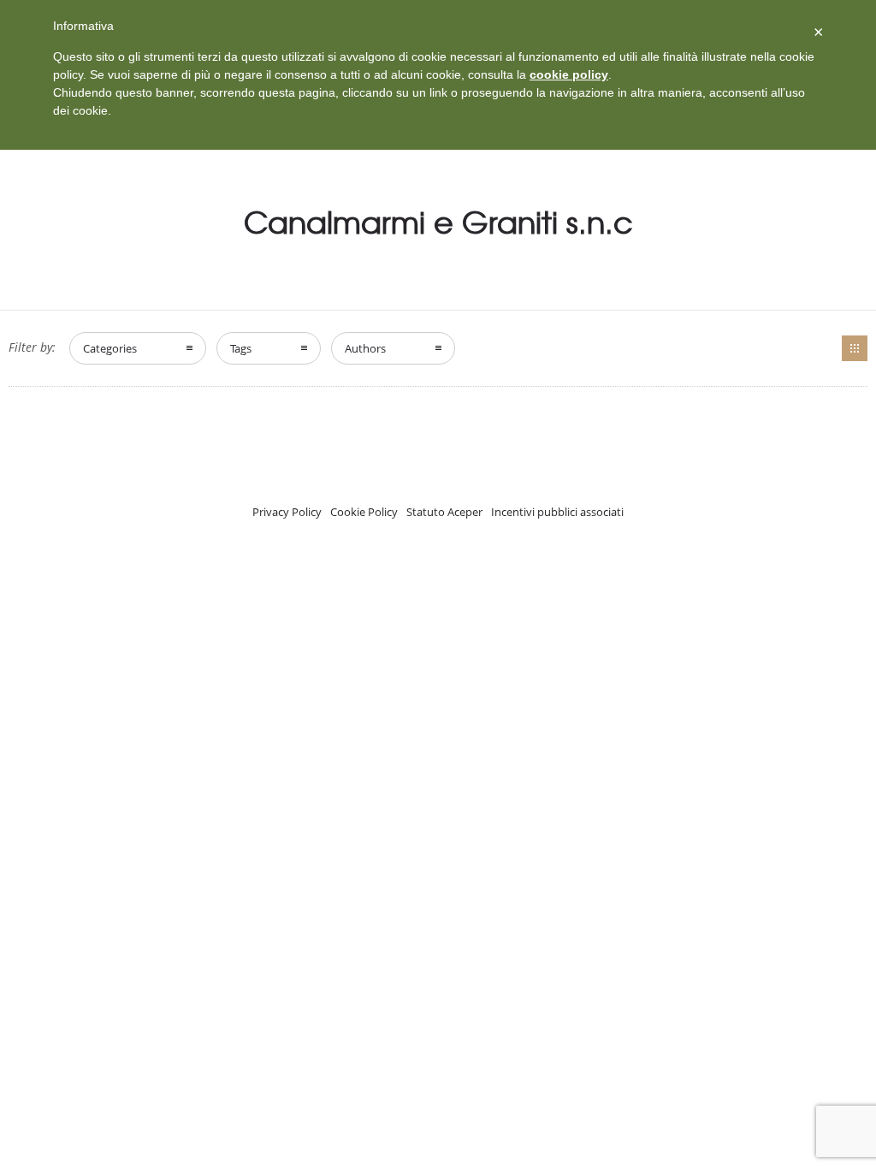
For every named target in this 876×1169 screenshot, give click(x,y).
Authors (365, 348)
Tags (241, 348)
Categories (110, 348)
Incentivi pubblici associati (557, 511)
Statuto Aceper (444, 511)
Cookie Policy (364, 511)
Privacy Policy (287, 511)
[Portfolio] (854, 348)
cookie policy (569, 74)
